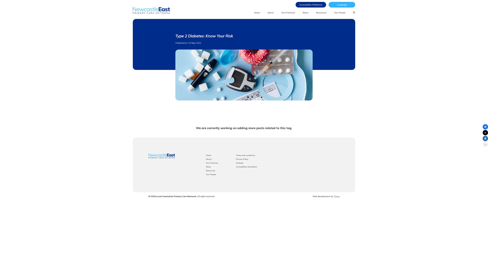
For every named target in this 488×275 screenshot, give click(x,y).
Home (257, 12)
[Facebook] (485, 126)
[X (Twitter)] (485, 132)
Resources (321, 12)
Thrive (337, 196)
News (305, 12)
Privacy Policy (242, 159)
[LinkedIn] (485, 138)
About (271, 12)
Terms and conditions (245, 155)
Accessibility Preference (310, 4)
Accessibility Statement (246, 167)
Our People (339, 12)
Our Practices (288, 12)
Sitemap (239, 163)
